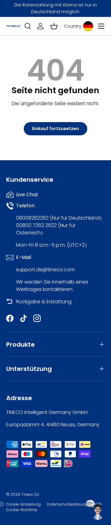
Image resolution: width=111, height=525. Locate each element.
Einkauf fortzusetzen (55, 128)
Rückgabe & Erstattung (44, 301)
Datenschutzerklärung (67, 504)
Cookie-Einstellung (23, 504)
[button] (54, 26)
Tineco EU (30, 494)
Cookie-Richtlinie (21, 509)
